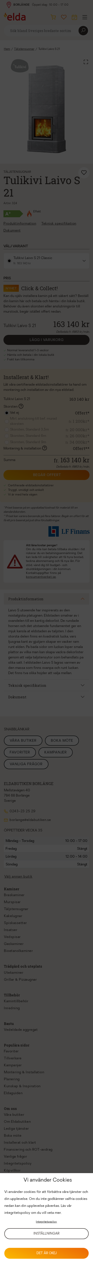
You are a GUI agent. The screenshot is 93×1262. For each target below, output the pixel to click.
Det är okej (47, 1253)
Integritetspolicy (46, 1222)
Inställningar (46, 1233)
